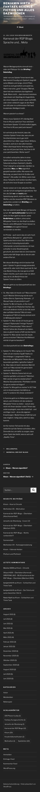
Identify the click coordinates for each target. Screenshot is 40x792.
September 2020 (10, 665)
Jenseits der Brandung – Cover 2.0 (16, 521)
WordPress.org (9, 768)
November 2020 (9, 656)
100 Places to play (13, 716)
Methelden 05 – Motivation (14, 509)
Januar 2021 (8, 646)
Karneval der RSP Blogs (17, 452)
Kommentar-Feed (10, 764)
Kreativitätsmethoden (14, 737)
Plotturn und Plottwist (12, 554)
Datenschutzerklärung (11, 784)
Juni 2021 (7, 624)
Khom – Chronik (22, 568)
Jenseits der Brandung (14, 724)
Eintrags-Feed (8, 759)
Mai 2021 (6, 628)
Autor (5, 693)
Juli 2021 (6, 619)
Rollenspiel (12, 449)
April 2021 (7, 633)
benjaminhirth (25, 35)
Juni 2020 (7, 679)
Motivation (10, 741)
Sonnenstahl (8, 540)
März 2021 (7, 637)
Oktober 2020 (8, 660)
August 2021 (8, 614)
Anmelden (7, 755)
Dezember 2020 (9, 651)
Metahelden (8, 697)
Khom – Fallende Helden (12, 549)
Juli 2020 (6, 674)
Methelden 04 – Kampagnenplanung (17, 545)
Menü (21, 27)
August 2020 (8, 669)
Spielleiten (24, 741)
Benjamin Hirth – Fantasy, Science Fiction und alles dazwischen (18, 8)
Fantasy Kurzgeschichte (15, 720)
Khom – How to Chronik (12, 504)
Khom (9, 733)
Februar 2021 (8, 642)
